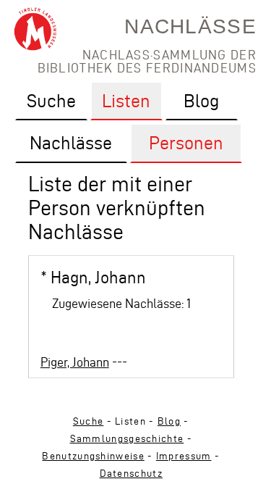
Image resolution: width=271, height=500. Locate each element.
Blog (169, 421)
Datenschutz (131, 473)
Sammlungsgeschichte (127, 438)
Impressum (184, 456)
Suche (88, 421)
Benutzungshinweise (93, 456)
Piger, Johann (74, 362)
